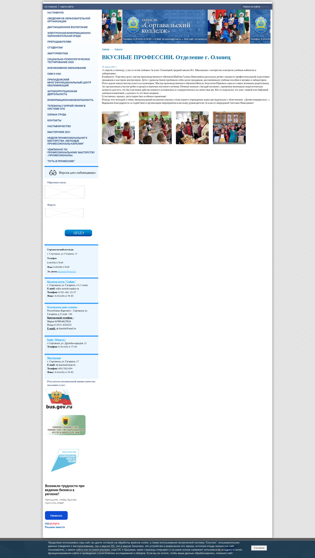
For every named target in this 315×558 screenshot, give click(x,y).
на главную (50, 6)
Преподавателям (59, 41)
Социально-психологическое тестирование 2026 (68, 61)
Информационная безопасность (70, 99)
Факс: (50, 372)
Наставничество (59, 126)
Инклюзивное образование (66, 67)
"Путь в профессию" (61, 161)
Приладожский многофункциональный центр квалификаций (69, 82)
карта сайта (66, 6)
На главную (55, 12)
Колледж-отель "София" (61, 281)
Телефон (52, 292)
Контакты (54, 120)
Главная (105, 49)
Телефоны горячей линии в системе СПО (66, 107)
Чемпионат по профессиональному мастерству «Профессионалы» (71, 152)
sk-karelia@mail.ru (67, 271)
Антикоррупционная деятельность (62, 93)
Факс (50, 296)
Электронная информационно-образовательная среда (69, 34)
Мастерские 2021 (59, 132)
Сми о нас (54, 73)
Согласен (259, 548)
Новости (118, 49)
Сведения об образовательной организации (68, 20)
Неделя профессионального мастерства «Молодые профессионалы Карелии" (67, 140)
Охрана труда (56, 114)
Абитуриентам (57, 53)
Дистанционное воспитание (67, 27)
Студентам (55, 47)
